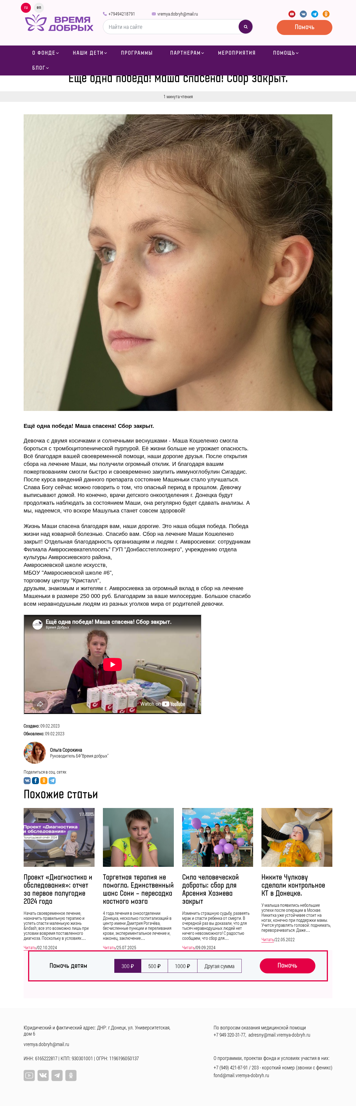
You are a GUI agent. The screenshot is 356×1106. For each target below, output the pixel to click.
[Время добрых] (59, 22)
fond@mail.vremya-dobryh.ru (241, 1075)
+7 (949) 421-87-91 (231, 1067)
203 (255, 1067)
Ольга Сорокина (66, 749)
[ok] (70, 1075)
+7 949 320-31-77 (229, 1034)
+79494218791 (121, 14)
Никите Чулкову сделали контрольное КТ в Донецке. (293, 885)
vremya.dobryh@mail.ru (177, 14)
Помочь (305, 27)
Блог (39, 68)
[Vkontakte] (303, 14)
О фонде (44, 53)
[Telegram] (314, 14)
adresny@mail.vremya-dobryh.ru (279, 1034)
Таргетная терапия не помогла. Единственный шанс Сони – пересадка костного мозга (138, 889)
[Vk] (43, 1075)
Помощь (284, 53)
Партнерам (185, 53)
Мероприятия (237, 53)
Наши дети (88, 53)
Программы (137, 53)
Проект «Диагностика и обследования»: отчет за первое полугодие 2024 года (58, 889)
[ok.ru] (326, 14)
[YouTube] (291, 14)
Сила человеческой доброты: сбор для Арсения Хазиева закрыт (210, 889)
